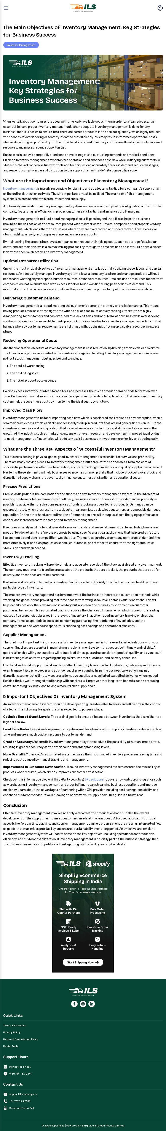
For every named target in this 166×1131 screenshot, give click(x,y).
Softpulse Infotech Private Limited (103, 1125)
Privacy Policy (12, 1032)
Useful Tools (10, 1046)
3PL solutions (94, 779)
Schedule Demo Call (21, 1108)
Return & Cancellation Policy (20, 1039)
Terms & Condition (14, 1025)
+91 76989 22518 (19, 1101)
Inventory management (20, 188)
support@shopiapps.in (23, 1094)
